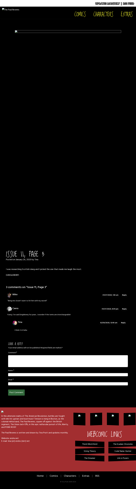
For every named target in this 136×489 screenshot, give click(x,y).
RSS (97, 476)
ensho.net (14, 438)
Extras (127, 14)
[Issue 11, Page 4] (68, 129)
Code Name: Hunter (122, 451)
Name (10, 370)
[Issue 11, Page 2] (64, 235)
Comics (80, 14)
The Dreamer (89, 458)
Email (10, 380)
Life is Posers (123, 458)
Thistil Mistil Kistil (89, 444)
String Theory (90, 451)
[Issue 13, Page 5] (78, 235)
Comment (12, 352)
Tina (36, 259)
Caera (15, 308)
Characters (103, 14)
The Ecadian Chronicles (123, 444)
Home (40, 476)
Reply (124, 295)
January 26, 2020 (23, 259)
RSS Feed (128, 4)
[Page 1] (58, 235)
